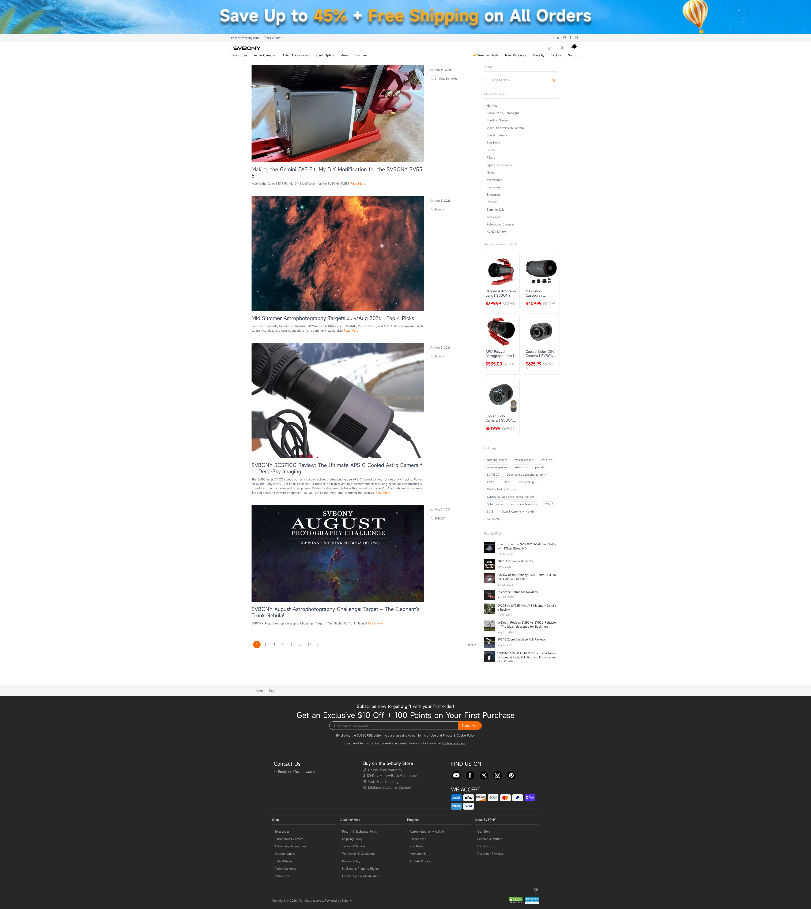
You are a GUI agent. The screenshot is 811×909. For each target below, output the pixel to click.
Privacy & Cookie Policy (459, 735)
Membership (418, 854)
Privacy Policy (351, 861)
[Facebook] (470, 774)
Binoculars (494, 195)
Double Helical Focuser (501, 489)
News (490, 172)
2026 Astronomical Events (515, 561)
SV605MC (493, 519)
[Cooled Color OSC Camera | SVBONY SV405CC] (541, 331)
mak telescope (524, 460)
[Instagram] (497, 774)
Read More (357, 184)
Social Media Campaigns (503, 113)
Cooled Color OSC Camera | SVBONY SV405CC (540, 353)
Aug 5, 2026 (441, 200)
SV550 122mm (496, 232)
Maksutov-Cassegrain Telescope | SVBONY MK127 (538, 293)
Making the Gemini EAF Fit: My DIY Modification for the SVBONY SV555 (337, 172)
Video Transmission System (505, 128)
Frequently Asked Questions (361, 876)
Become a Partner (489, 839)
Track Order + (273, 38)
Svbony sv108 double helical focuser (510, 497)
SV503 (548, 504)
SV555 (491, 150)
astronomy (521, 467)
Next (470, 644)
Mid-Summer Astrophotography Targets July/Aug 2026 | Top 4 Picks (333, 318)
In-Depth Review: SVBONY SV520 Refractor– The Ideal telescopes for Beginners (526, 624)
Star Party (493, 143)
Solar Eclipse (495, 504)
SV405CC (493, 474)
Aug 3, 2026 (441, 509)
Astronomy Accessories (290, 846)
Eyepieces (493, 187)
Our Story (483, 831)
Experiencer (418, 839)
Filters (491, 157)
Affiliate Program (421, 861)
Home (260, 691)
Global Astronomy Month (518, 511)
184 (308, 644)
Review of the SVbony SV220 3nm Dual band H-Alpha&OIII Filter (526, 577)
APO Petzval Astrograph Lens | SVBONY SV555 (500, 353)
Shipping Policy (352, 839)
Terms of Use (427, 735)
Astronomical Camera (289, 839)
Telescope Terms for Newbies (517, 592)
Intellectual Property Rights (360, 869)
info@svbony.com (247, 38)
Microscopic (282, 876)
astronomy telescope (524, 504)
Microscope (494, 180)
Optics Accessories (500, 165)
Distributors (485, 846)
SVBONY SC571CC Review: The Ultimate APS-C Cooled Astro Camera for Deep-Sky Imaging (337, 468)
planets (539, 467)
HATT (505, 482)
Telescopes (282, 831)
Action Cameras (285, 869)
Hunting (492, 105)
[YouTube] (456, 774)
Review (492, 202)
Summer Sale (496, 210)
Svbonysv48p (525, 482)
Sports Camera (497, 135)
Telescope (493, 217)
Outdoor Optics (285, 854)
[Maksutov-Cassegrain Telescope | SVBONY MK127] (541, 271)
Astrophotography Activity (427, 831)
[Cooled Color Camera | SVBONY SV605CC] (501, 396)
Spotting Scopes (498, 120)
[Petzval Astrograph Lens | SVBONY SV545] (501, 271)
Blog (271, 691)
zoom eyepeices (497, 467)
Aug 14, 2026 (442, 70)
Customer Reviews (490, 854)
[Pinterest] (511, 774)
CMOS (491, 482)
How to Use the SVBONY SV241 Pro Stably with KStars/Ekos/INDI (526, 546)
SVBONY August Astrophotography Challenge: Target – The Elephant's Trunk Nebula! (335, 612)
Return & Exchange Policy (359, 831)
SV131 (490, 511)
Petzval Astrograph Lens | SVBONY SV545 (501, 293)
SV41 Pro (546, 460)
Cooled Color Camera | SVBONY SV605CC (500, 418)
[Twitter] (484, 774)
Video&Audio (283, 861)
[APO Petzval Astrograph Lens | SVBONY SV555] (501, 331)
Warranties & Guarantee (358, 854)
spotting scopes (497, 460)
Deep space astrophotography (526, 474)
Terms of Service (353, 846)
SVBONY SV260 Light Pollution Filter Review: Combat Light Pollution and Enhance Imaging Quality (526, 657)
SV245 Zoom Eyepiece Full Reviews (521, 639)
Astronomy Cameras (500, 224)
